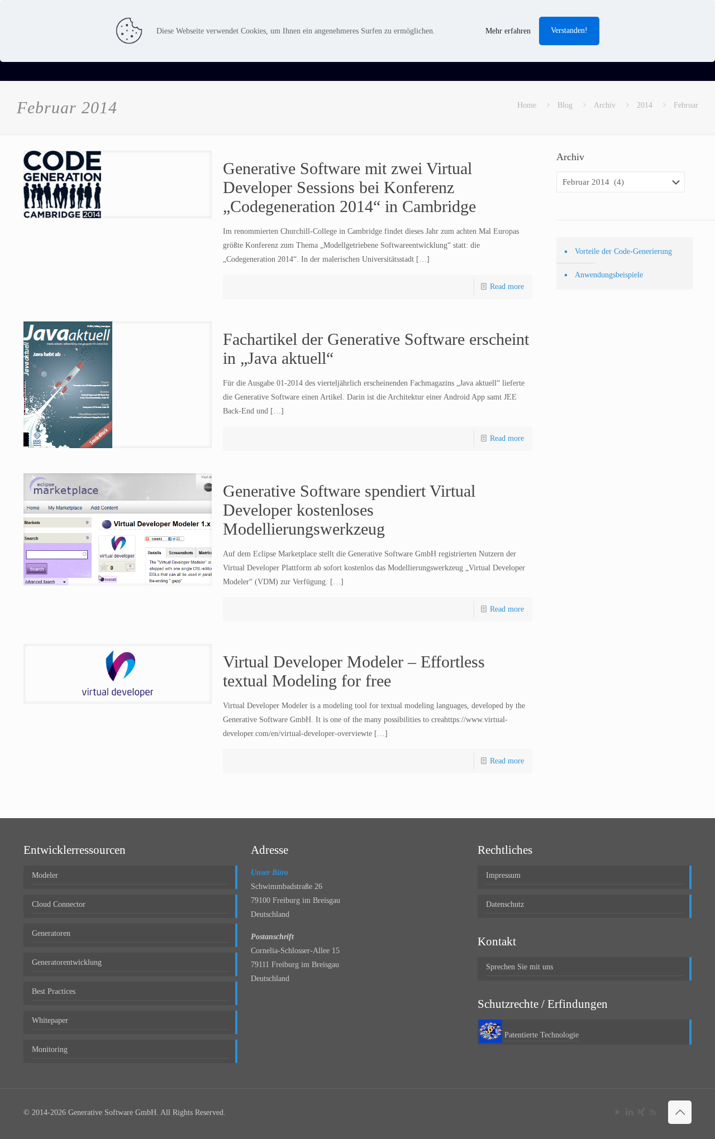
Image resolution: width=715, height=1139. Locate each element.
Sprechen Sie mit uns (519, 967)
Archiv (605, 105)
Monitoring (50, 1049)
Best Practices (53, 991)
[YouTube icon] (617, 1112)
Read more (507, 286)
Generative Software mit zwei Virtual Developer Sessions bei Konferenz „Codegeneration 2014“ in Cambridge (349, 187)
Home (526, 105)
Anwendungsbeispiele (609, 275)
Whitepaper (50, 1020)
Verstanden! (569, 30)
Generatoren (51, 933)
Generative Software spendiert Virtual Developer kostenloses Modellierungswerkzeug (349, 510)
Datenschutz (505, 904)
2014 (644, 105)
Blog (565, 105)
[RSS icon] (653, 1112)
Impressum (503, 875)
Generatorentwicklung (67, 962)
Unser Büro (269, 872)
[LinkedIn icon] (629, 1112)
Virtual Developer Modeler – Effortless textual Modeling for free (354, 671)
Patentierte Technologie (541, 1035)
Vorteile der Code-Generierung (623, 251)
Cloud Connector (58, 904)
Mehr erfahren (508, 31)
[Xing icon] (641, 1112)
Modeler (45, 875)
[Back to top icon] (680, 1112)
